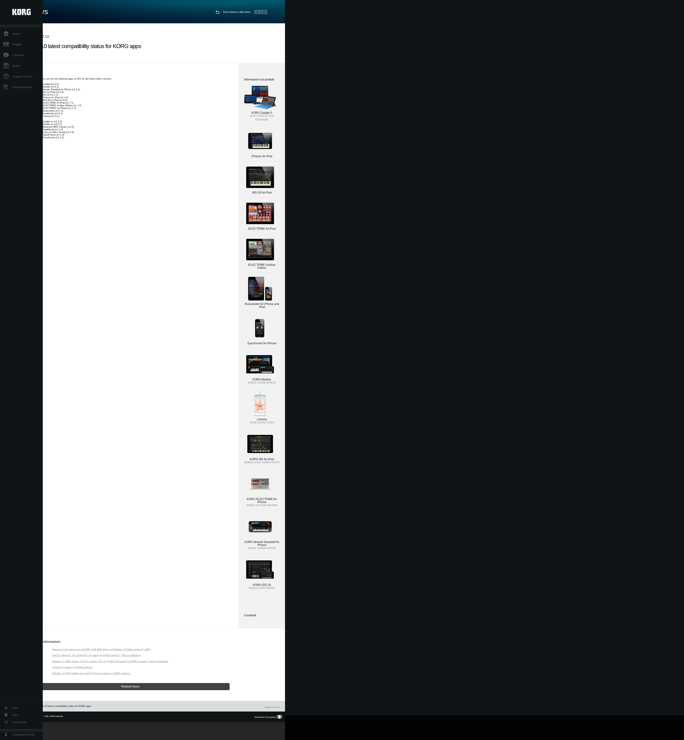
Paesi (15, 715)
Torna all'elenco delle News (237, 12)
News (15, 708)
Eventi (16, 65)
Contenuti (18, 55)
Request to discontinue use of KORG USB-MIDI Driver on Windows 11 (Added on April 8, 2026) (101, 649)
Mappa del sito (272, 707)
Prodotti (16, 44)
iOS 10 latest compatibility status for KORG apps (65, 706)
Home (16, 33)
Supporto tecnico (22, 76)
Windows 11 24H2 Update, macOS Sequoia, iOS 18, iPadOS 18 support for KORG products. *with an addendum (110, 661)
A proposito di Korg (23, 734)
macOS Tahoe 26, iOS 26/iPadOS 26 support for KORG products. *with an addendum (96, 655)
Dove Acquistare (22, 87)
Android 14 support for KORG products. (72, 667)
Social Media (19, 722)
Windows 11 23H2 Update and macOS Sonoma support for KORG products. (91, 673)
